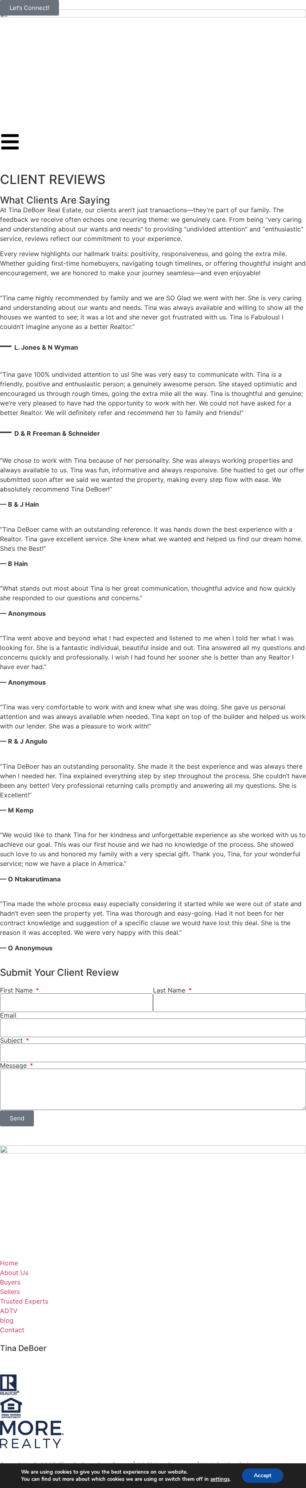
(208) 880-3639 (24, 1355)
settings (220, 1479)
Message (14, 1065)
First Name (17, 990)
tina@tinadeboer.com (32, 1362)
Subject (12, 1040)
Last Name (170, 990)
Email (8, 1015)
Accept (262, 1475)
